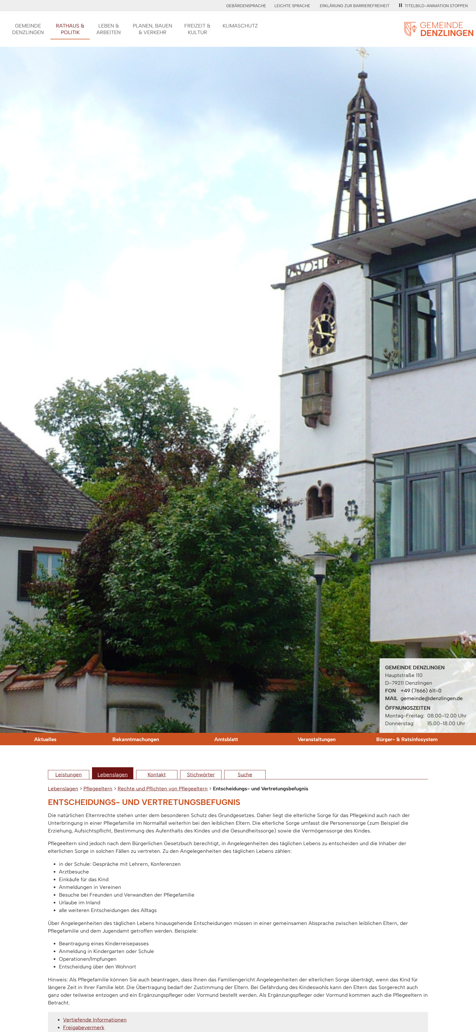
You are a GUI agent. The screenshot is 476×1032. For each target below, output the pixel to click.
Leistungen (68, 774)
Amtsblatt (226, 739)
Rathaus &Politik (70, 29)
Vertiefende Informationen (95, 1020)
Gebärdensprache (246, 5)
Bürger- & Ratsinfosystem (406, 739)
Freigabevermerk (83, 1027)
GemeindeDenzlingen (28, 29)
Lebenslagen (113, 774)
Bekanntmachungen (135, 739)
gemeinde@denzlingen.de (432, 698)
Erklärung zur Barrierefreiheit (355, 5)
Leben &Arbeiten (108, 29)
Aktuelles (45, 739)
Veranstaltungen (317, 739)
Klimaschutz (240, 26)
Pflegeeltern (97, 788)
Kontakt (157, 774)
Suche (245, 774)
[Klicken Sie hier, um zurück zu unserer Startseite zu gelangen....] (438, 33)
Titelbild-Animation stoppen (436, 5)
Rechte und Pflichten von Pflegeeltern (163, 788)
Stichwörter (201, 774)
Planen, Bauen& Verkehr (152, 29)
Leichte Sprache (292, 5)
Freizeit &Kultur (197, 29)
